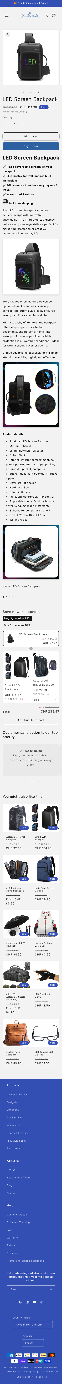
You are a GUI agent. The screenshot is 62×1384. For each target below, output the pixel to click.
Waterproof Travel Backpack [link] (44, 682)
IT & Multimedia (16, 1140)
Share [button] (9, 596)
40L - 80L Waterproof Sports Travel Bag (15, 997)
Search (11, 1169)
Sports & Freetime (18, 1133)
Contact (12, 1193)
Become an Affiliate (18, 1177)
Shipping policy (25, 1377)
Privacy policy (31, 1371)
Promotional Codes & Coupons (25, 1260)
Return (11, 1245)
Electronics (13, 1148)
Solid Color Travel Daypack (44, 889)
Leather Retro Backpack (13, 1053)
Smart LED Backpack (40, 838)
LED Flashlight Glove (42, 995)
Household (13, 1125)
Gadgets (12, 1102)
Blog (9, 1185)
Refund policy (14, 1371)
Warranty (12, 1237)
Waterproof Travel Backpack (15, 838)
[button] (7, 15)
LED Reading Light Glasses (44, 1053)
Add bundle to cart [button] (31, 720)
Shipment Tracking (18, 1222)
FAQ (9, 1229)
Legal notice (42, 1377)
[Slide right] (38, 92)
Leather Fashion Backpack (43, 944)
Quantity (7, 117)
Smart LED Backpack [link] (12, 687)
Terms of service (50, 1371)
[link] (10, 638)
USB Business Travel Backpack (15, 889)
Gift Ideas (13, 1109)
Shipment (12, 1253)
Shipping (23, 112)
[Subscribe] (51, 1289)
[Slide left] (23, 92)
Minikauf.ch (26, 1367)
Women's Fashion (17, 1094)
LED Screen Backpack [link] (32, 634)
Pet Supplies (14, 1117)
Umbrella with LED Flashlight (15, 944)
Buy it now (31, 146)
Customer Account (18, 1214)
